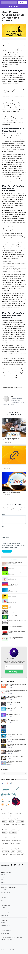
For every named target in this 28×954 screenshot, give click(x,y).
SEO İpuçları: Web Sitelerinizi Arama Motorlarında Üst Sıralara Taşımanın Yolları (13, 439)
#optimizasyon (18, 813)
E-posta (4, 532)
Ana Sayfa (3, 874)
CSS (14, 818)
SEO (21, 840)
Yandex (11, 854)
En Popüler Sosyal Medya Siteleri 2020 (15, 578)
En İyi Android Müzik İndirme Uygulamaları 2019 (16, 572)
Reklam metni (16, 837)
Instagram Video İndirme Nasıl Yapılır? (15, 562)
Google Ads (11, 821)
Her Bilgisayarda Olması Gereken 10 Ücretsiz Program (16, 632)
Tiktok (19, 848)
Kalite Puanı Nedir (13, 832)
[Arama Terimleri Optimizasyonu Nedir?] (14, 481)
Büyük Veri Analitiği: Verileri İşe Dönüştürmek (15, 734)
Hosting (19, 827)
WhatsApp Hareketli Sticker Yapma (14, 615)
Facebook (4, 821)
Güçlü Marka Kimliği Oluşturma (9, 827)
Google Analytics (20, 821)
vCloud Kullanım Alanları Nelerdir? (13, 729)
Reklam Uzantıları (6, 840)
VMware (13, 851)
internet (20, 829)
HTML (3, 829)
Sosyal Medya (5, 846)
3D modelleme (5, 816)
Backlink (3, 922)
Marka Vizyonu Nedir (6, 835)
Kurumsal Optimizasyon (6, 927)
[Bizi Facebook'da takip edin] (11, 865)
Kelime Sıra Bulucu (5, 915)
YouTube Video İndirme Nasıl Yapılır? (15, 567)
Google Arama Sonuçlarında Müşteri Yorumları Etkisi (17, 621)
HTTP (8, 829)
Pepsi (3, 837)
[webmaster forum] (11, 796)
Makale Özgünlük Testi (6, 910)
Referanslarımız (4, 879)
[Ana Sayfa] (13, 7)
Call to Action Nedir (6, 818)
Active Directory (19, 816)
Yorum (4, 514)
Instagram (14, 829)
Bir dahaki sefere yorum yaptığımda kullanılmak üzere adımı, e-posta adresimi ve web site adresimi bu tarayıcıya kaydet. (13, 545)
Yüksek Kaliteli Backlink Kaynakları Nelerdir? (13, 466)
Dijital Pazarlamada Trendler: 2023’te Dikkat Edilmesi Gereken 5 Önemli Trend (15, 714)
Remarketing (15, 840)
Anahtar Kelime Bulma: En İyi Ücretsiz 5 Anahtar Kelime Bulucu (15, 638)
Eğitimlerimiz (4, 895)
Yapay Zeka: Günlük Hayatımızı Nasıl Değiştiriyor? (16, 739)
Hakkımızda (3, 877)
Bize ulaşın (3, 882)
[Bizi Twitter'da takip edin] (15, 865)
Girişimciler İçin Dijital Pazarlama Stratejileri (14, 756)
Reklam (8, 837)
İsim (3, 526)
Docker (19, 818)
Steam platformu (6, 848)
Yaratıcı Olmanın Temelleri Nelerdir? (13, 702)
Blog (2, 900)
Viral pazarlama (5, 851)
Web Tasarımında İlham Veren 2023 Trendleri (15, 725)
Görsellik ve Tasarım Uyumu (18, 824)
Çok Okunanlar (14, 559)
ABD (12, 816)
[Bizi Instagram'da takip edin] (19, 865)
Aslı (12, 396)
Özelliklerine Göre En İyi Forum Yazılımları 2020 (16, 589)
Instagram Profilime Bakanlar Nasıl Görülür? (16, 610)
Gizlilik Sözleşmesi (14, 949)
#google (11, 813)
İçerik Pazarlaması (19, 854)
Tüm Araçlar (3, 907)
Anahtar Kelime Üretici (6, 912)
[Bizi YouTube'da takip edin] (22, 865)
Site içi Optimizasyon (5, 925)
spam (12, 846)
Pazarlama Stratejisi (18, 835)
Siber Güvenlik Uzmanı (16, 843)
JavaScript (4, 832)
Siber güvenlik (5, 843)
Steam (17, 846)
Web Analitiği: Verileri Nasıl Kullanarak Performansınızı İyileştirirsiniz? (13, 751)
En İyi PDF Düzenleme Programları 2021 (15, 626)
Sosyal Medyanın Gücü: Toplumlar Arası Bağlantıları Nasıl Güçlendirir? (14, 697)
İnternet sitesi (5, 537)
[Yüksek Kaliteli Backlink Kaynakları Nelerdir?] (14, 455)
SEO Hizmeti (3, 889)
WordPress (4, 854)
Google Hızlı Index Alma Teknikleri (14, 606)
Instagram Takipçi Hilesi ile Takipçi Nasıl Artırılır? (15, 600)
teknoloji (14, 848)
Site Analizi (3, 897)
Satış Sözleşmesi (4, 949)
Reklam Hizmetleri (5, 933)
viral (24, 848)
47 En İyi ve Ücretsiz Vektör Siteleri (14, 595)
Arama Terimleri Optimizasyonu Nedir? (12, 492)
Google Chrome (5, 824)
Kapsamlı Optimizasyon (6, 930)
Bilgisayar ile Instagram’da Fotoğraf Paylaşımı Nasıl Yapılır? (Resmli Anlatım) (16, 583)
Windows (19, 851)
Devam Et (22, 2)
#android (4, 813)
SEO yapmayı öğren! (5, 892)
